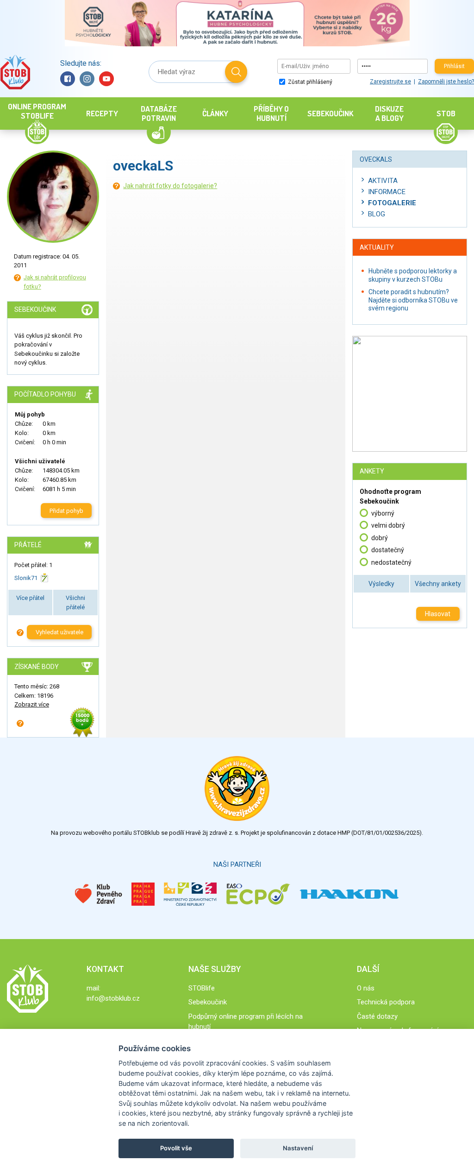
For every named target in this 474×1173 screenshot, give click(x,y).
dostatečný (387, 550)
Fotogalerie (392, 203)
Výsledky (381, 583)
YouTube (106, 78)
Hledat (236, 72)
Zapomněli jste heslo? (446, 81)
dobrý (379, 538)
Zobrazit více (31, 704)
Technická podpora (386, 1002)
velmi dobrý (388, 525)
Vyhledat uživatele (59, 632)
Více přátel (30, 597)
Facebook (67, 78)
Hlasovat (437, 614)
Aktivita (383, 181)
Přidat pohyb (66, 510)
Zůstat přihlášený (309, 82)
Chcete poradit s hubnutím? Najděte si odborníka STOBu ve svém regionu (413, 300)
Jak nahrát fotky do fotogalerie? (170, 185)
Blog (376, 214)
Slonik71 (25, 577)
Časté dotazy (377, 1016)
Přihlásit (454, 66)
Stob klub (15, 72)
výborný (382, 513)
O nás (365, 988)
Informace (386, 192)
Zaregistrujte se (390, 81)
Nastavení (298, 1148)
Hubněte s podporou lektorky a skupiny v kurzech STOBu (412, 275)
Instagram (87, 78)
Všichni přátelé (75, 602)
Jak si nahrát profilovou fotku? (55, 282)
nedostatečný (391, 562)
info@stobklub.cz (113, 998)
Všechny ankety (438, 583)
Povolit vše (176, 1148)
